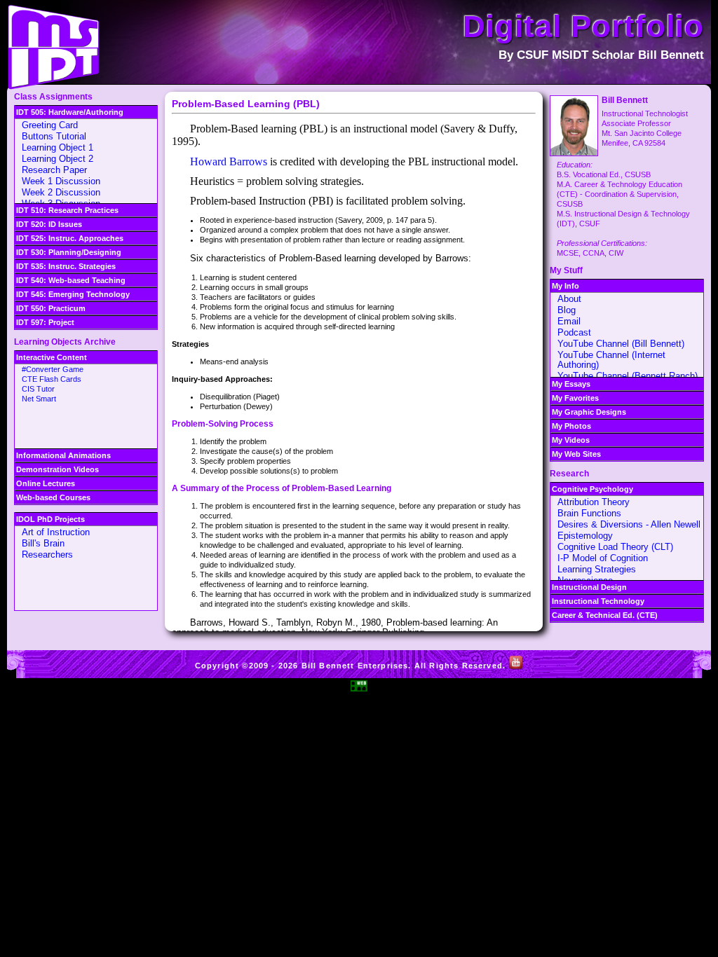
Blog (566, 310)
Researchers (47, 554)
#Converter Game (52, 369)
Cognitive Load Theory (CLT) (615, 547)
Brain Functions (589, 513)
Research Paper (54, 170)
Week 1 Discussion (61, 181)
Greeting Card (50, 125)
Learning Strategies (596, 569)
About (569, 299)
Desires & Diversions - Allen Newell (628, 524)
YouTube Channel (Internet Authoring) (611, 360)
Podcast (574, 332)
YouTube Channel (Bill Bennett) (620, 343)
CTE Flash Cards (51, 379)
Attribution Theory (593, 502)
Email (569, 321)
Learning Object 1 (57, 147)
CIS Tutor (38, 389)
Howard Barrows (228, 161)
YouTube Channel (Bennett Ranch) (627, 376)
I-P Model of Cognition (602, 558)
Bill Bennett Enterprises (355, 665)
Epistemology (585, 535)
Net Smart (39, 398)
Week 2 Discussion (61, 192)
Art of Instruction (56, 532)
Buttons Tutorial (54, 136)
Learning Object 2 (57, 158)
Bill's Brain (43, 543)
